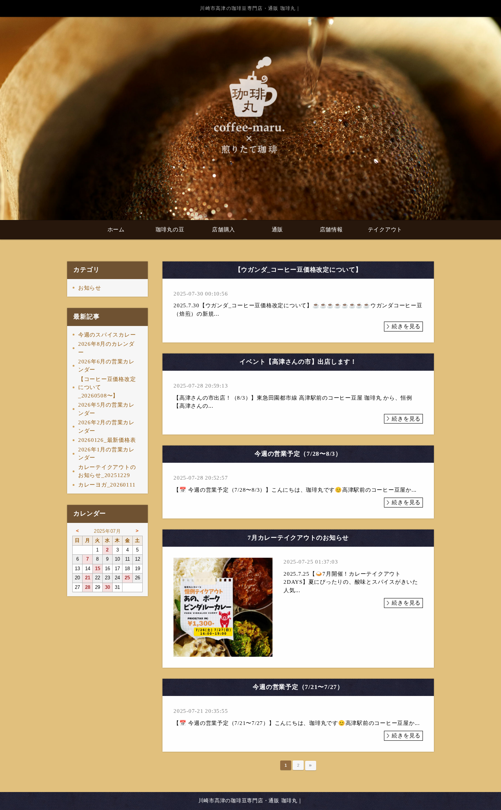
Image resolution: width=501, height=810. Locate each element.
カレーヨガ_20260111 (107, 485)
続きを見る (406, 326)
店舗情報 (331, 229)
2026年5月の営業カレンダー (106, 409)
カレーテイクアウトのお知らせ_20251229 (107, 471)
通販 (278, 229)
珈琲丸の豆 (170, 229)
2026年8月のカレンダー (106, 348)
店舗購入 (223, 229)
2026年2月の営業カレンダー (106, 426)
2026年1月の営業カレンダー (106, 454)
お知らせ (89, 288)
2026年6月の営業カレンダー (106, 366)
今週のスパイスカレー (107, 335)
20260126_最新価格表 (107, 440)
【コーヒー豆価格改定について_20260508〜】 (107, 387)
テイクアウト (385, 229)
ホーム (116, 229)
